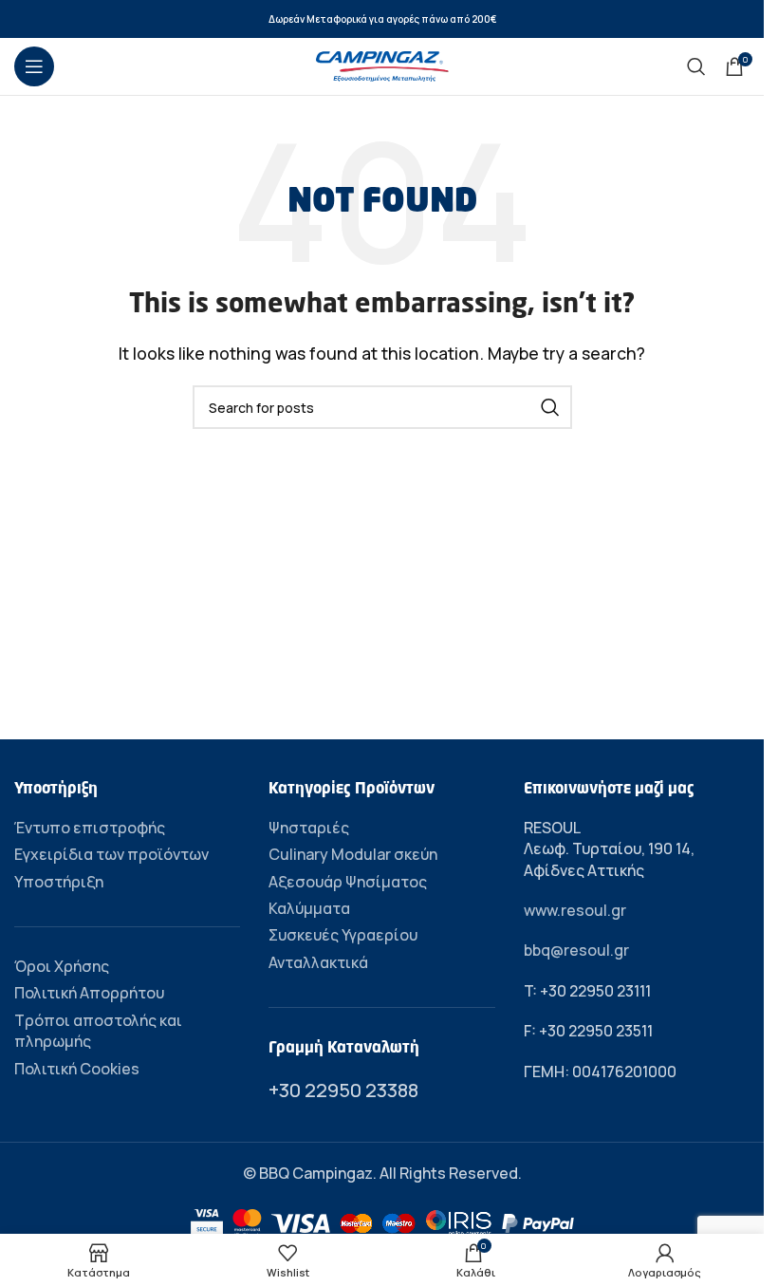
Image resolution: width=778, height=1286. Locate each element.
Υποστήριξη (58, 881)
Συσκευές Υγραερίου (343, 934)
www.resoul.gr (575, 910)
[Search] (696, 66)
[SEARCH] (550, 407)
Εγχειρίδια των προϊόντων (111, 854)
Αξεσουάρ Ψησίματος (348, 881)
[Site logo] (382, 64)
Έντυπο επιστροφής (89, 827)
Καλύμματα (309, 908)
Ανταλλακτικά (318, 962)
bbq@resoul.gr (576, 950)
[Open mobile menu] (34, 66)
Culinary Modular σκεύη (353, 854)
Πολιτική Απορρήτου (89, 992)
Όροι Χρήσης (61, 966)
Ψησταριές (309, 827)
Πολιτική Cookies (76, 1068)
